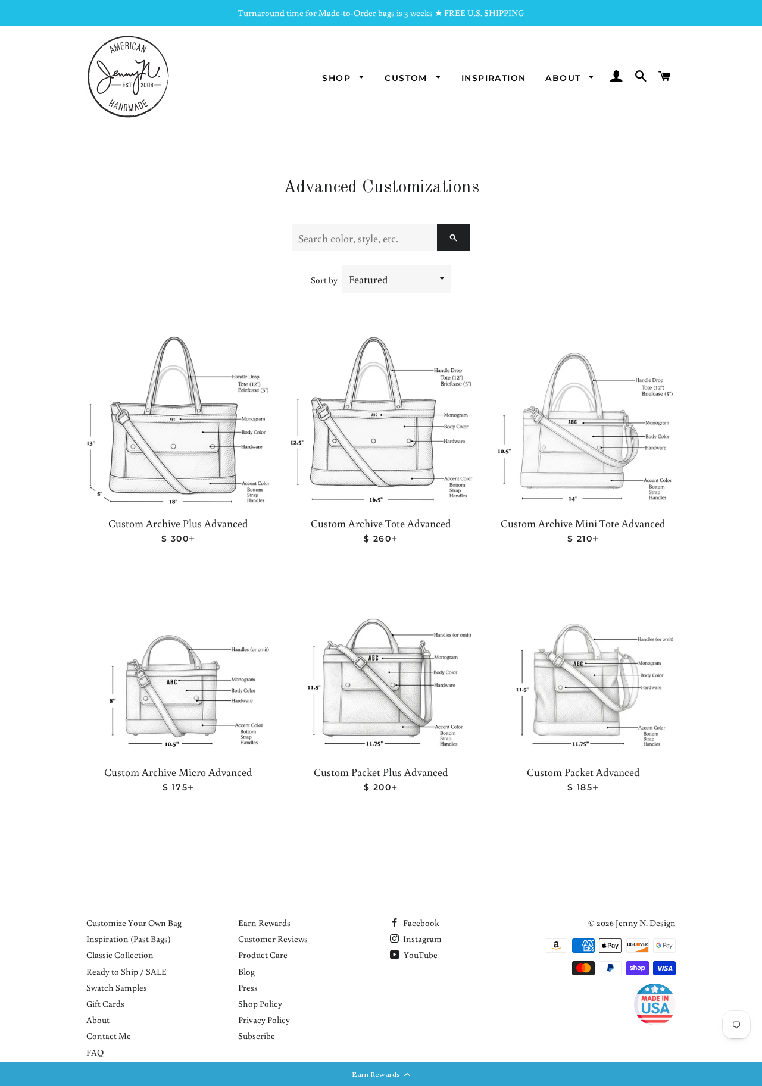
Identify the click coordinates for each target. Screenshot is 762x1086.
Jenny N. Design (646, 922)
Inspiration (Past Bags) (128, 938)
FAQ (95, 1052)
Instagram (421, 938)
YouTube (420, 954)
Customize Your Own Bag (134, 922)
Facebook (420, 922)
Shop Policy (260, 1003)
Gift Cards (105, 1003)
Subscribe (256, 1035)
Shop (338, 78)
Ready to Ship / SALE (126, 971)
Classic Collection (120, 954)
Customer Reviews (273, 938)
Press (248, 987)
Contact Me (108, 1035)
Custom (407, 78)
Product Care (263, 954)
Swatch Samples (116, 987)
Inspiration (493, 78)
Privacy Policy (264, 1019)
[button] (381, 1074)
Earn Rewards (264, 922)
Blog (246, 971)
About (564, 78)
